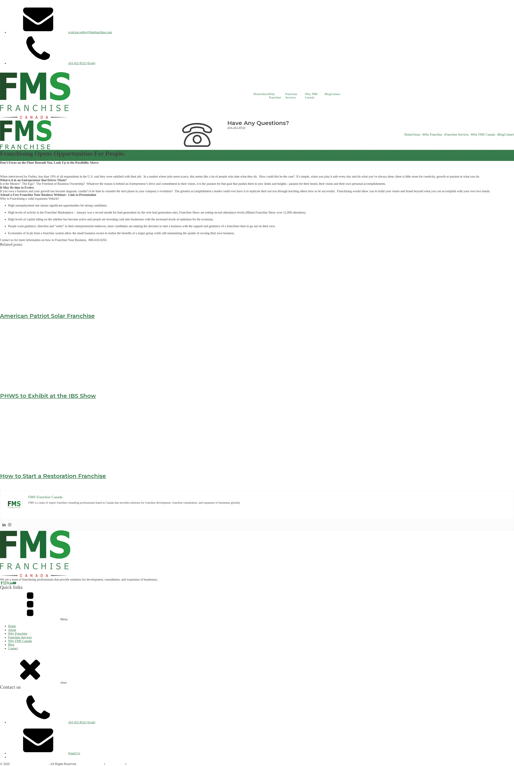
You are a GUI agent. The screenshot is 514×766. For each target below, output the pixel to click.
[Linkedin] (4, 525)
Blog (328, 94)
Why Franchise (275, 95)
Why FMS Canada (311, 95)
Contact (335, 94)
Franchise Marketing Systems (29, 764)
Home (257, 94)
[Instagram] (9, 525)
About (265, 94)
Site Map (133, 764)
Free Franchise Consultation (18, 70)
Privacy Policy (115, 764)
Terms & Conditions (90, 764)
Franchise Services (291, 95)
